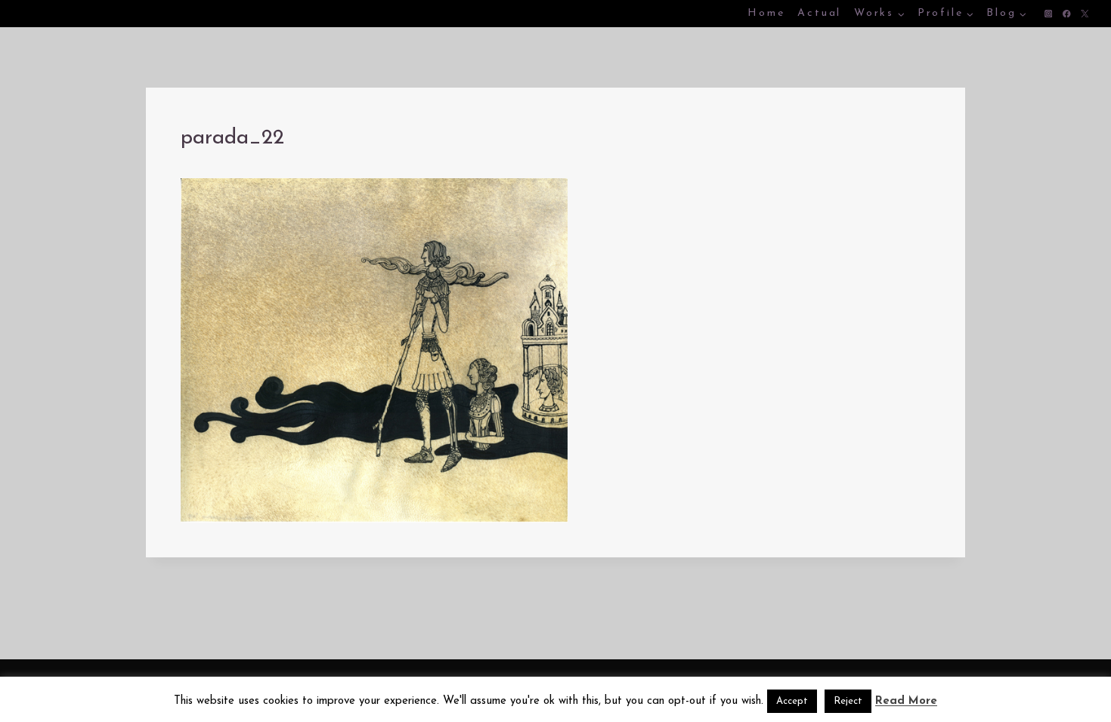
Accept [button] (792, 701)
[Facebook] (1067, 14)
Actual (819, 13)
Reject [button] (848, 701)
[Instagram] (1049, 14)
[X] (1085, 14)
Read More (906, 701)
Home (766, 13)
